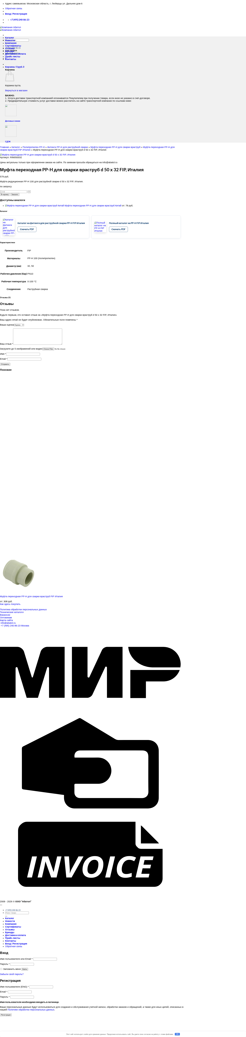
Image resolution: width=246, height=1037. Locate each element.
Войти (24, 969)
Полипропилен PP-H (34, 147)
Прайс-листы (12, 56)
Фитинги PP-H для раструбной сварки (67, 147)
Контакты (10, 59)
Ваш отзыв (6, 344)
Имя (3, 354)
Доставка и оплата (15, 53)
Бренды (9, 51)
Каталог (9, 37)
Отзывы (9, 48)
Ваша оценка (7, 325)
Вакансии (5, 615)
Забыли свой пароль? (12, 974)
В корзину (5, 194)
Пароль (5, 964)
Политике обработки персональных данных (31, 1009)
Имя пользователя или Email (16, 959)
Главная (4, 147)
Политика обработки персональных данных (23, 609)
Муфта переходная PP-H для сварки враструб (115, 147)
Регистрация (6, 1015)
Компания (11, 43)
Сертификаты (13, 45)
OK (177, 1034)
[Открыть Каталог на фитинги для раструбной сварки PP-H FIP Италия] (9, 226)
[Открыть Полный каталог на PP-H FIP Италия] (100, 227)
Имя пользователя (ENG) (14, 986)
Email (3, 359)
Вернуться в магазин (16, 90)
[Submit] (6, 916)
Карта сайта (6, 620)
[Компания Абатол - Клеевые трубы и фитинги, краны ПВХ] (10, 28)
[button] (16, 13)
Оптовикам (6, 617)
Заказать (14, 194)
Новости (10, 40)
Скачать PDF (27, 229)
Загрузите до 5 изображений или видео (21, 349)
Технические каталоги (12, 612)
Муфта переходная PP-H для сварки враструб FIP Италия (31, 596)
